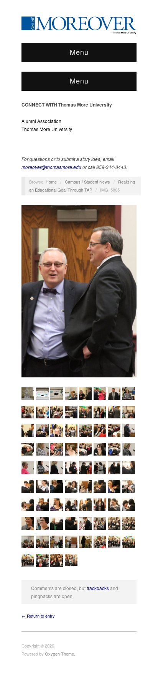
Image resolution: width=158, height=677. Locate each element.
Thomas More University (46, 129)
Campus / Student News (87, 182)
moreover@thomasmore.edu (51, 167)
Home (51, 182)
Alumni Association (41, 121)
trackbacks (98, 588)
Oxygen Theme (59, 654)
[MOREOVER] (79, 24)
